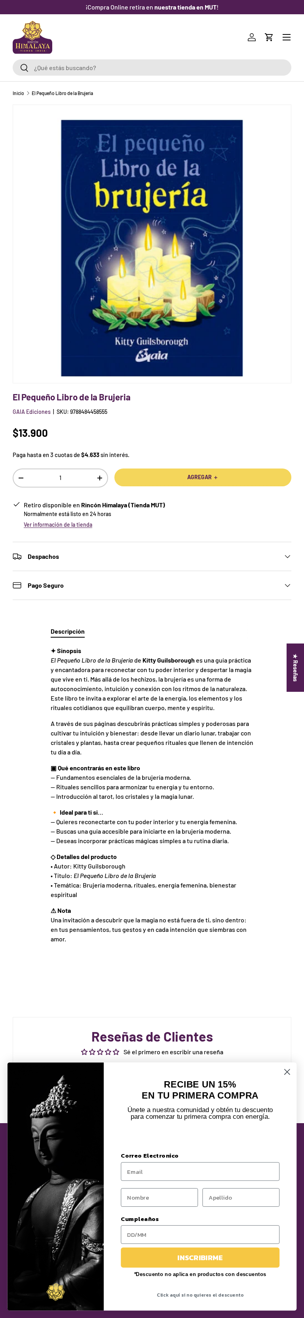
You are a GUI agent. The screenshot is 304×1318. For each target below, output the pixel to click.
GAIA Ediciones (32, 411)
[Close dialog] (287, 1071)
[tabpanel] (152, 803)
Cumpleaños (140, 1218)
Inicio (18, 93)
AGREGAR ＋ (202, 477)
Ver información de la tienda (58, 524)
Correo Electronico (150, 1155)
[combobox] (152, 67)
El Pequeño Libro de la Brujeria (62, 93)
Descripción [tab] (68, 631)
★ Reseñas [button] (295, 668)
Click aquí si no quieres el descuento (200, 1295)
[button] (269, 37)
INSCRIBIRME (200, 1257)
